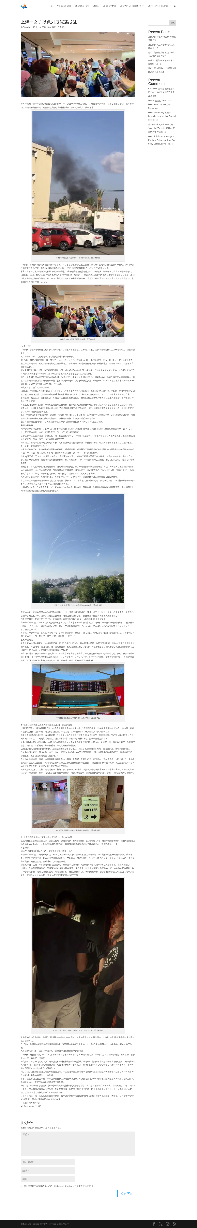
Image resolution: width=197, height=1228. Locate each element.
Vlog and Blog (64, 6)
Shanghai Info (82, 6)
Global (96, 6)
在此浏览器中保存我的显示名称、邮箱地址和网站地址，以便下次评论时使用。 (59, 1186)
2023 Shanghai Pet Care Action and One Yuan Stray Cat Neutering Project (162, 140)
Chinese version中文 (158, 6)
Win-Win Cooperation (130, 6)
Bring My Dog (109, 6)
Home (51, 6)
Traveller (27, 27)
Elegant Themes (31, 1224)
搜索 (173, 22)
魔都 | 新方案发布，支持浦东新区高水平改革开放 (161, 92)
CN (49, 27)
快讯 (54, 27)
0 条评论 (62, 27)
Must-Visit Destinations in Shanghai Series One (159, 104)
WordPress (50, 1224)
